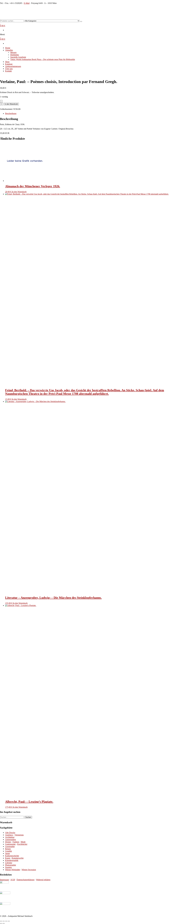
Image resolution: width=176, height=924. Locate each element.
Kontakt (8, 71)
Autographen (10, 839)
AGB (12, 880)
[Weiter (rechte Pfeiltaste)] (4, 923)
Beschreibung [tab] (10, 113)
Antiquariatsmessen (13, 66)
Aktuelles (9, 50)
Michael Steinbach (11, 8)
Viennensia (19, 835)
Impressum (4, 880)
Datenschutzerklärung (25, 880)
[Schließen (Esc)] (9, 921)
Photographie (10, 865)
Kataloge (8, 64)
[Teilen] (6, 921)
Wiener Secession (29, 870)
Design (8, 842)
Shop (7, 62)
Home (7, 48)
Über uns (9, 69)
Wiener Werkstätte (12, 870)
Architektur (9, 837)
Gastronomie (10, 844)
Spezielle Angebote (18, 57)
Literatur (8, 863)
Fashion (16, 842)
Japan (7, 853)
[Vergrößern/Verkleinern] (1, 921)
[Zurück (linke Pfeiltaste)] (1, 923)
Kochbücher (22, 844)
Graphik (8, 851)
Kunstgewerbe (18, 858)
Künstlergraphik (11, 860)
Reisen (8, 849)
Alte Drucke (10, 832)
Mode (23, 842)
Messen (13, 52)
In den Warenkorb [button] (19, 192)
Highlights (14, 55)
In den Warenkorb (11, 104)
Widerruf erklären (43, 880)
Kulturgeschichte (12, 856)
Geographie (10, 846)
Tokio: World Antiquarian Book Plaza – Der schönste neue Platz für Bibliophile (42, 59)
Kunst (7, 858)
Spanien (8, 867)
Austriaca (9, 835)
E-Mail (27, 3)
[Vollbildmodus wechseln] (4, 921)
